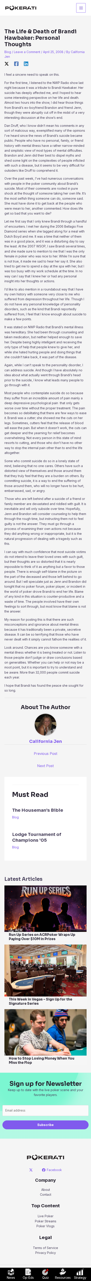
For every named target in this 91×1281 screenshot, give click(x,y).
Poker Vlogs (45, 1226)
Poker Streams (45, 1221)
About (45, 1189)
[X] (6, 64)
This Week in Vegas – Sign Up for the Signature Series (40, 1001)
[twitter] (31, 1170)
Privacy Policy (45, 1253)
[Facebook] (16, 64)
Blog (7, 52)
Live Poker (45, 1216)
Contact (45, 1194)
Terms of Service (45, 1248)
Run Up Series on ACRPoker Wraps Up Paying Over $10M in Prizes (42, 937)
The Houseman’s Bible (37, 810)
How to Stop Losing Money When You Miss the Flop (41, 1060)
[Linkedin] (26, 64)
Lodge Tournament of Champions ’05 (36, 837)
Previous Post (45, 753)
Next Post (45, 766)
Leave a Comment (27, 52)
